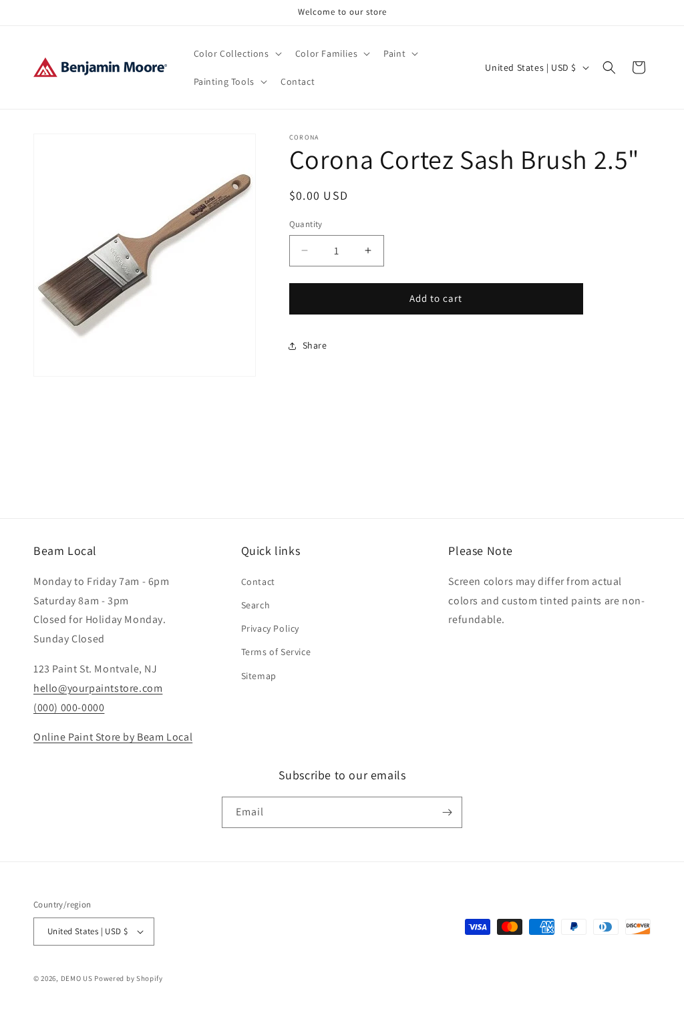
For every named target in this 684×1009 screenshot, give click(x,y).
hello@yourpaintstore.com (97, 688)
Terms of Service (276, 652)
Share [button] (315, 345)
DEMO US (77, 978)
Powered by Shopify (128, 978)
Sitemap (259, 676)
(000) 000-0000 (68, 707)
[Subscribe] (447, 812)
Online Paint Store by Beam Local (112, 737)
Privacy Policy (270, 628)
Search (256, 605)
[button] (236, 53)
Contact (258, 582)
